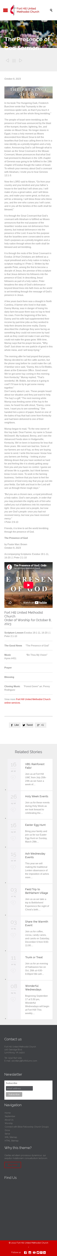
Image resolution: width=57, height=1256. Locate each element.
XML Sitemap (11, 1137)
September (10, 1116)
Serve (7, 1134)
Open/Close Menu (5, 10)
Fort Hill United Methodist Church (32, 1243)
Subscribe (11, 1083)
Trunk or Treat (34, 957)
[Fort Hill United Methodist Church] (30, 10)
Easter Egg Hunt (35, 824)
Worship (9, 1123)
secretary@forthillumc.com (24, 1061)
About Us (9, 1120)
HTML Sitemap (12, 1141)
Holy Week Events (36, 796)
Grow (7, 1130)
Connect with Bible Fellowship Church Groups (27, 1127)
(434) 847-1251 (15, 1058)
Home (8, 1113)
